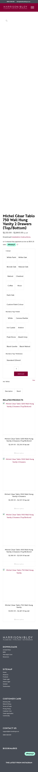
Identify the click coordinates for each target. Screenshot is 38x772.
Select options (20, 453)
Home (4, 672)
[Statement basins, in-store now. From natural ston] (35, 769)
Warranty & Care (7, 654)
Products (5, 677)
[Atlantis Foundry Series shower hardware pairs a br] (2, 769)
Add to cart (21, 374)
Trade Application (8, 713)
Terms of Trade (7, 706)
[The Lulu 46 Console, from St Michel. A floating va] (13, 769)
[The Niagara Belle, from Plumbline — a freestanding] (24, 769)
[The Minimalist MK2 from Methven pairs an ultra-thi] (30, 769)
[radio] (11, 257)
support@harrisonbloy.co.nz (11, 731)
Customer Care (7, 711)
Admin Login (6, 681)
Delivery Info (6, 702)
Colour (8, 251)
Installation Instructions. (21, 237)
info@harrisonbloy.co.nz (23, 1)
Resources (6, 657)
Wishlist (5, 684)
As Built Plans (7, 650)
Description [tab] (9, 391)
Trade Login (6, 679)
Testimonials (6, 686)
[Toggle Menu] (32, 7)
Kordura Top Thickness (14, 354)
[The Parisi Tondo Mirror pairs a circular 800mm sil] (19, 769)
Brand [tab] (19, 391)
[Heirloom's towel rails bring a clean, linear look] (8, 769)
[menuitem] (10, 1)
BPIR (4, 652)
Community (6, 716)
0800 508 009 (10, 1)
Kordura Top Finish (13, 312)
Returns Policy (7, 704)
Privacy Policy (7, 709)
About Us (5, 675)
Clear (33, 380)
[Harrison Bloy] (16, 7)
